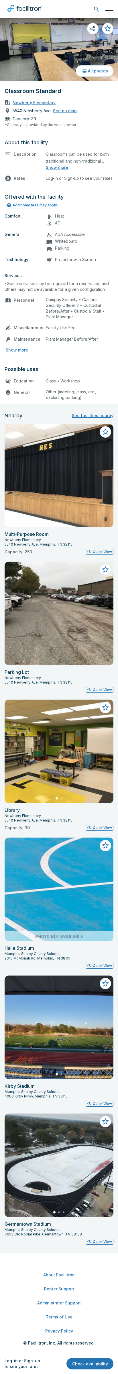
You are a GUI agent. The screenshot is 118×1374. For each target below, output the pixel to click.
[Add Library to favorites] (105, 707)
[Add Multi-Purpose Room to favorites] (105, 432)
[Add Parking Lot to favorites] (105, 569)
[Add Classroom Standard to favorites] (107, 28)
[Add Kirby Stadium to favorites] (105, 983)
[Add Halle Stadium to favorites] (105, 845)
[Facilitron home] (25, 13)
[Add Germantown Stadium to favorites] (105, 1121)
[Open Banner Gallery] (59, 49)
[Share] (93, 28)
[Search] (96, 9)
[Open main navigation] (109, 9)
